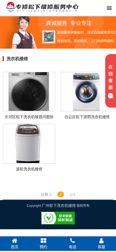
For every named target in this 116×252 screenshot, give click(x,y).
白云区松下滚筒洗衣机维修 (87, 117)
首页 (14, 247)
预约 (43, 247)
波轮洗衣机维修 (29, 169)
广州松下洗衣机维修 (59, 205)
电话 (72, 247)
